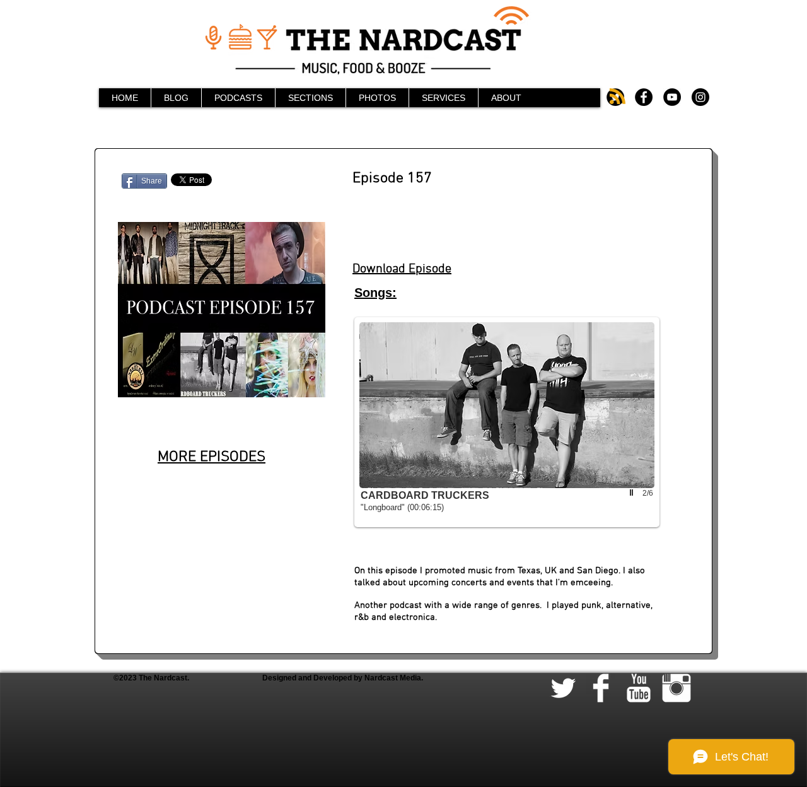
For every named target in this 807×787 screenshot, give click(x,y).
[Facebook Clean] (600, 687)
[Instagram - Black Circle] (700, 97)
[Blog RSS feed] (617, 96)
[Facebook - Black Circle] (644, 97)
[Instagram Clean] (676, 687)
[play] (633, 492)
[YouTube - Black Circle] (672, 97)
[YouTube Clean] (638, 687)
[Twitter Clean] (563, 687)
